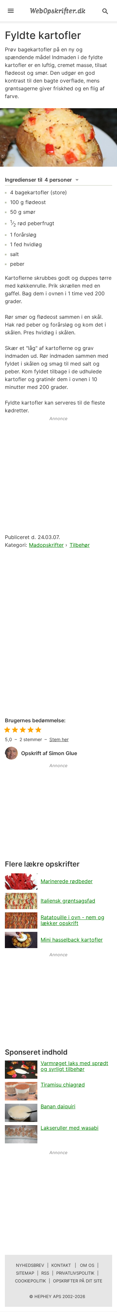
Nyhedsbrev (30, 1265)
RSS (45, 1273)
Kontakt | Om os (72, 1265)
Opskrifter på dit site (77, 1280)
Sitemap (25, 1273)
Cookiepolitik (30, 1280)
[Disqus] (58, 633)
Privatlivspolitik (75, 1273)
